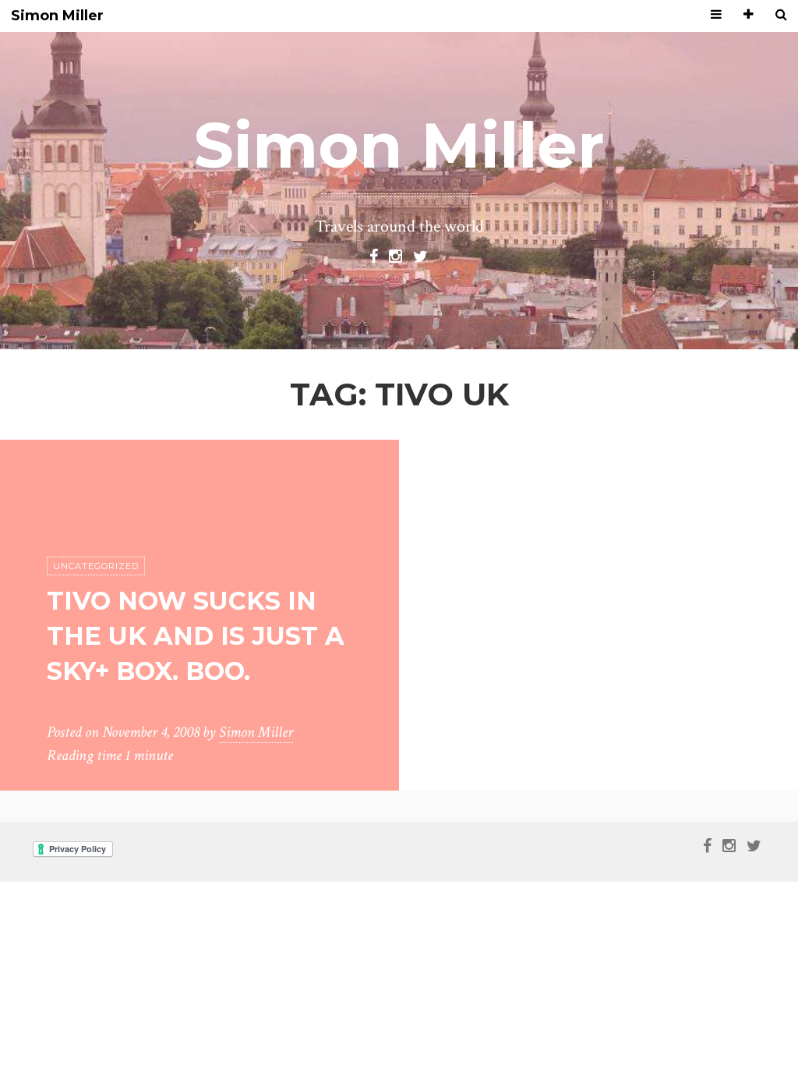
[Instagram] (395, 255)
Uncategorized (96, 566)
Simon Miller (57, 16)
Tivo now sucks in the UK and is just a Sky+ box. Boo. (195, 636)
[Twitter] (420, 255)
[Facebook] (373, 255)
